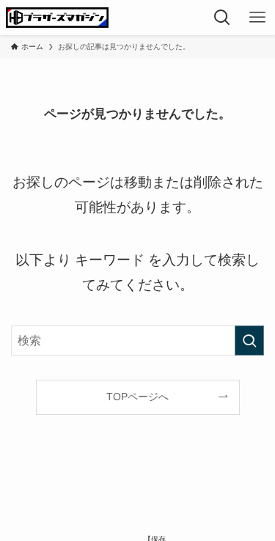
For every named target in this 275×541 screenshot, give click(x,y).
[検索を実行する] (249, 340)
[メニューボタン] (257, 17)
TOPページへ (137, 396)
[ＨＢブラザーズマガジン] (57, 17)
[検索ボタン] (222, 17)
